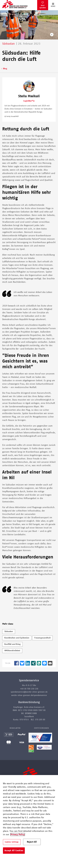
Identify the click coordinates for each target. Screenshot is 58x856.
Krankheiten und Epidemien (16, 638)
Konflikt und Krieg (12, 644)
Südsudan (8, 631)
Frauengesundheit (42, 638)
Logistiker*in (29, 101)
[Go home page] (15, 4)
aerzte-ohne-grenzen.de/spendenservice (29, 695)
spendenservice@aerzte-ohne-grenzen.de (29, 692)
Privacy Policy (18, 834)
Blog (5, 69)
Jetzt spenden (42, 6)
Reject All (32, 842)
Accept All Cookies (14, 850)
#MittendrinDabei (12, 651)
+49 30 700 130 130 (29, 689)
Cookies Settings (12, 842)
